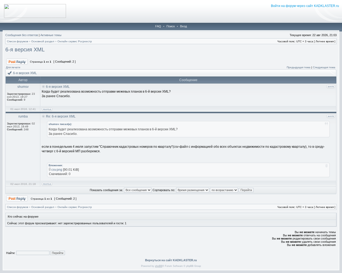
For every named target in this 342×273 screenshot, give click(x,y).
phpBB (158, 266)
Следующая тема (324, 67)
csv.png (56, 170)
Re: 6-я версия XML (61, 116)
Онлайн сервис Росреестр (74, 41)
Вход (183, 26)
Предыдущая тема (298, 67)
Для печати (13, 67)
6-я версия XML (25, 49)
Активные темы (50, 35)
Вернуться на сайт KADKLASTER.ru (171, 260)
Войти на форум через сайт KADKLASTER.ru (305, 6)
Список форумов (17, 41)
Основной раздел (42, 41)
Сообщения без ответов (21, 35)
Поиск (170, 26)
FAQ (158, 26)
